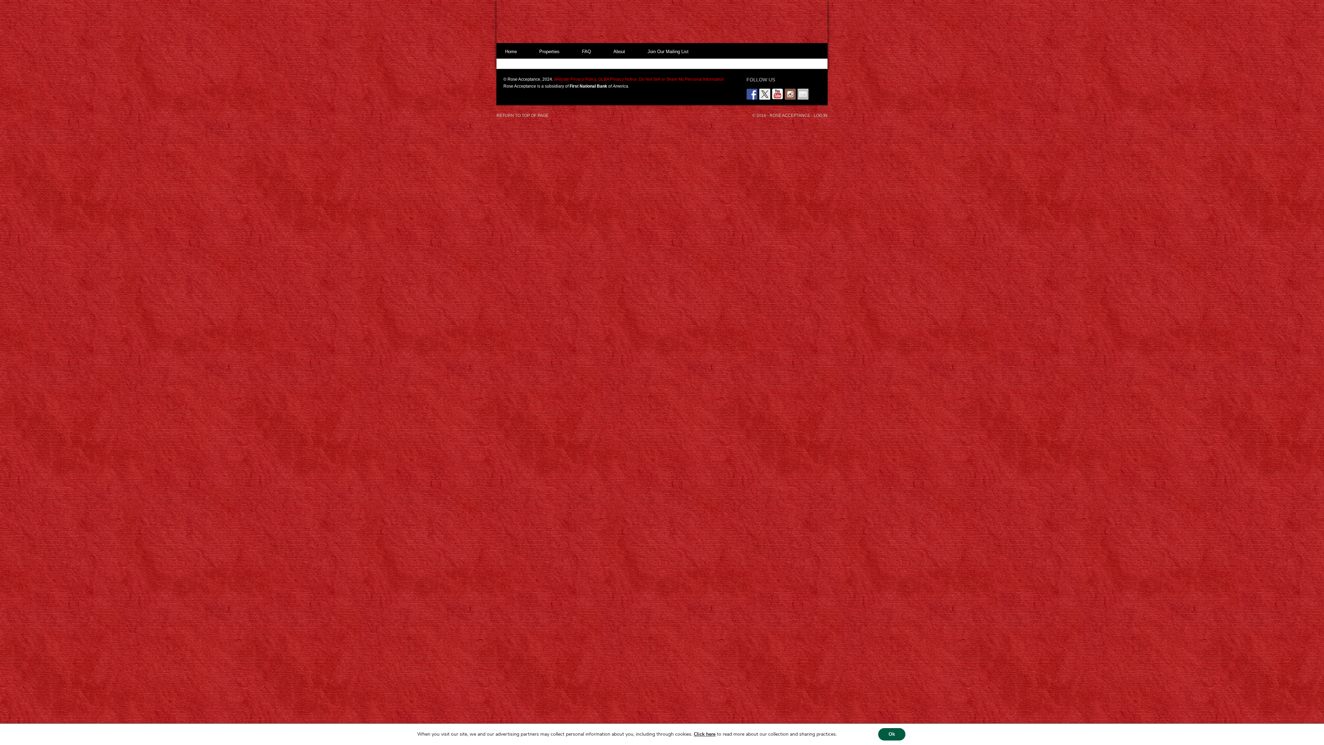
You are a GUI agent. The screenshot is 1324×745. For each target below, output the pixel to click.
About (619, 51)
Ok (892, 734)
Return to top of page (522, 115)
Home (511, 51)
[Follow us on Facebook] (752, 94)
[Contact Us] (803, 94)
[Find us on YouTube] (777, 94)
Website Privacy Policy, (575, 79)
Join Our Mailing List (668, 51)
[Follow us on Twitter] (764, 94)
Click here (704, 734)
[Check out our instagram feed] (790, 94)
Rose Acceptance (655, 22)
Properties (549, 51)
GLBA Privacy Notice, (617, 79)
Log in (821, 115)
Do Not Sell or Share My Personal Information (681, 79)
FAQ (586, 51)
